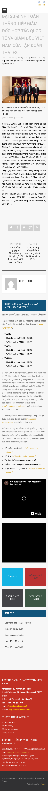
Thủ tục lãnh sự (7, 726)
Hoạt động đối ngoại (17, 58)
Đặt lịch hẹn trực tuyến (10, 729)
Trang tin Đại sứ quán (14, 629)
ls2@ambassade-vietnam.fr (24, 456)
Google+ (30, 228)
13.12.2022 (8, 118)
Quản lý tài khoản (8, 732)
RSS (37, 228)
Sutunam (43, 784)
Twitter (11, 228)
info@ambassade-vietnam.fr (14, 406)
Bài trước (15, 253)
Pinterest (24, 228)
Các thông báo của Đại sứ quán (18, 623)
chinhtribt (19, 118)
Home (4, 58)
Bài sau (33, 251)
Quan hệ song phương (14, 635)
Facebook (17, 228)
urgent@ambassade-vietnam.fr (18, 752)
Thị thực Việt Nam (8, 722)
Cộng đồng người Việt (14, 647)
